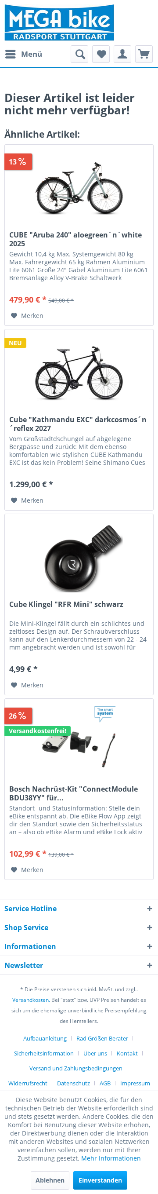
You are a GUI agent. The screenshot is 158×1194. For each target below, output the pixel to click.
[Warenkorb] (144, 54)
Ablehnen (50, 1180)
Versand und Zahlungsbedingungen (75, 1068)
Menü (31, 54)
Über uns (95, 1053)
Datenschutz (73, 1083)
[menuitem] (23, 54)
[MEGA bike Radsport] (79, 22)
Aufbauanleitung (45, 1038)
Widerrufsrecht (27, 1083)
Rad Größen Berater (102, 1038)
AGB (105, 1083)
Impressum (135, 1083)
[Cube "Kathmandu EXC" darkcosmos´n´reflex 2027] (79, 373)
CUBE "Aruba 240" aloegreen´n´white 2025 (75, 239)
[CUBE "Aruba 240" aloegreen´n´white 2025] (79, 188)
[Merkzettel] (101, 54)
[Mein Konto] (122, 54)
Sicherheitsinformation (44, 1053)
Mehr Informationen (111, 1158)
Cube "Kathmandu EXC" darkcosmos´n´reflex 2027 (78, 424)
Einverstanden (100, 1180)
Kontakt (127, 1053)
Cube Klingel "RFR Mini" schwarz (66, 604)
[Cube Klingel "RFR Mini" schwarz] (79, 558)
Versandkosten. (31, 1000)
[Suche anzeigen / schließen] (79, 54)
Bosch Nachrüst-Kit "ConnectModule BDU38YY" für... (73, 793)
